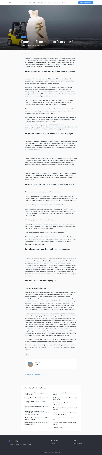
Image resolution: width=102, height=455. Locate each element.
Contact (76, 445)
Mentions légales (78, 443)
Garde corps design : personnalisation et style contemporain (65, 398)
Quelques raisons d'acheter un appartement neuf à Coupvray (35, 393)
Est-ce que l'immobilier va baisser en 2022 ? (36, 398)
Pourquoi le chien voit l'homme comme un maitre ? (35, 402)
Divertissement (42, 2)
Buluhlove (15, 441)
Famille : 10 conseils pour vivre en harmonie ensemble (36, 406)
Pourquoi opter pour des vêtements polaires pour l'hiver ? (64, 403)
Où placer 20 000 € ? (58, 427)
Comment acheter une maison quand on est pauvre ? (64, 423)
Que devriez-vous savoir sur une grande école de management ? (36, 423)
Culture (35, 2)
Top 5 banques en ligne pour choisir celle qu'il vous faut (65, 408)
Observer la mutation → (86, 2)
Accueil (25, 2)
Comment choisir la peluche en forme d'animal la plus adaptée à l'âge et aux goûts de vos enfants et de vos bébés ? (36, 412)
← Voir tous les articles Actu (32, 374)
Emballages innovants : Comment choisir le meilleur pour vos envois (64, 413)
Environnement (57, 2)
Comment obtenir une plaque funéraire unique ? (63, 418)
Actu (30, 2)
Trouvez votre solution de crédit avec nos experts (63, 393)
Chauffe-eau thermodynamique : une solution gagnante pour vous (36, 418)
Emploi (49, 2)
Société (64, 2)
